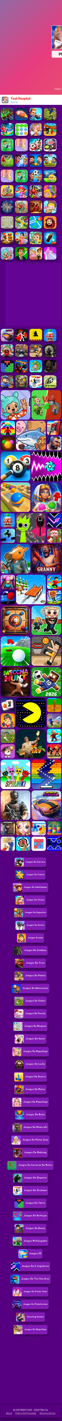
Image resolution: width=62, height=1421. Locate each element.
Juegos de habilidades (35, 887)
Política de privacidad (25, 1413)
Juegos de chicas (35, 899)
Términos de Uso (47, 1413)
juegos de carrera (35, 861)
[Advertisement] (31, 1371)
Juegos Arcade (35, 937)
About (9, 1413)
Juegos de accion (35, 925)
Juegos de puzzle (35, 874)
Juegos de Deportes (35, 912)
